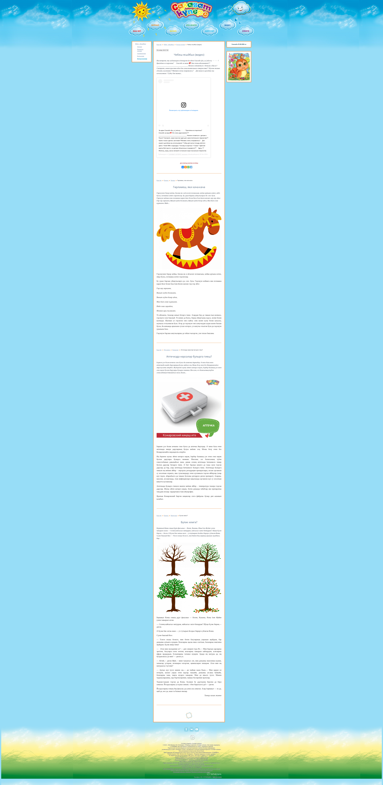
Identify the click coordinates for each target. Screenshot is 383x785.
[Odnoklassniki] (186, 731)
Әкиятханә (174, 515)
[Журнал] (155, 25)
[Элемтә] (246, 31)
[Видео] (228, 25)
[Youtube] (196, 731)
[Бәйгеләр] (210, 31)
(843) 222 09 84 (216, 777)
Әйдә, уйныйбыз (140, 44)
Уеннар (139, 47)
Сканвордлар (141, 53)
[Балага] (173, 31)
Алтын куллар (142, 59)
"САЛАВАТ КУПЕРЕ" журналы (178, 154)
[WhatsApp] (188, 167)
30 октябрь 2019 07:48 (162, 50)
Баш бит (159, 44)
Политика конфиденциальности (200, 772)
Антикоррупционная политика (182, 772)
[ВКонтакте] (183, 167)
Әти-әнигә (167, 350)
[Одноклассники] (185, 167)
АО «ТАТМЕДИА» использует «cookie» (175, 769)
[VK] (191, 731)
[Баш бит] (137, 31)
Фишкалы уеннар (140, 50)
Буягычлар (140, 56)
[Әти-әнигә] (191, 25)
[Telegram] (191, 167)
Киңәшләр (175, 350)
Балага (166, 180)
